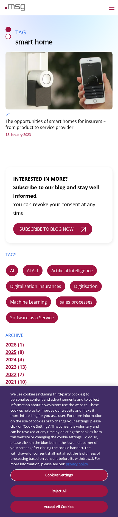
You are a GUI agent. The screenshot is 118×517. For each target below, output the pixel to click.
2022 (10, 374)
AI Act (32, 271)
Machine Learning (28, 302)
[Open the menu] (112, 8)
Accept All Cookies (59, 506)
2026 (10, 344)
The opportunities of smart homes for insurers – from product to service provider (55, 124)
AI (12, 271)
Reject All (59, 490)
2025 (10, 352)
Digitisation (86, 286)
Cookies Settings (59, 474)
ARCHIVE (14, 335)
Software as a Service (32, 318)
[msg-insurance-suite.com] (15, 9)
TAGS (10, 255)
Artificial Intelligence (72, 271)
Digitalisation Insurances (35, 286)
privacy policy (77, 463)
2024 (10, 359)
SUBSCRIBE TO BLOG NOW (46, 229)
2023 (10, 367)
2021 (10, 381)
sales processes (76, 302)
